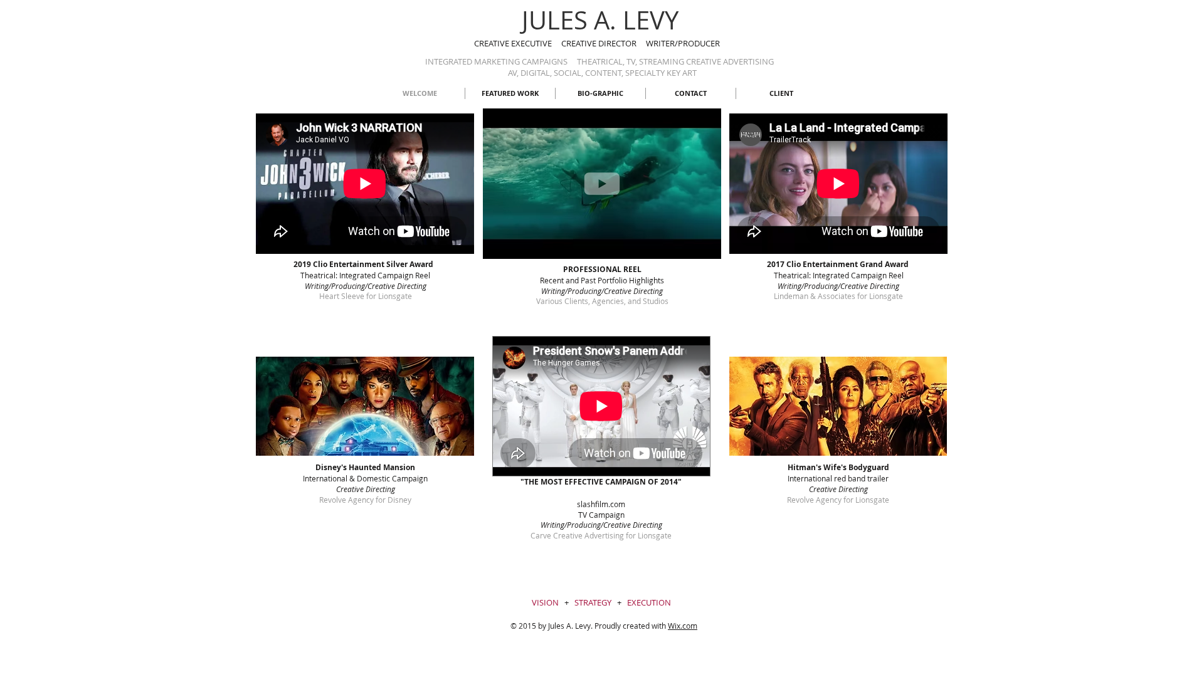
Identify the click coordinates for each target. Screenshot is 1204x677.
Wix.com (682, 626)
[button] (602, 244)
